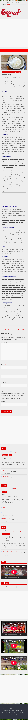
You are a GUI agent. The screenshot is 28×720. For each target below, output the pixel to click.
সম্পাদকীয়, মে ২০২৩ (14, 519)
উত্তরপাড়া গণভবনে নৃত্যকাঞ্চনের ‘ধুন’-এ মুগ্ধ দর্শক (13, 538)
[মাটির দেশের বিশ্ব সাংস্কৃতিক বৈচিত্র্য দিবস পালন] (10, 552)
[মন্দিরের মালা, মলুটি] (5, 476)
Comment (4, 342)
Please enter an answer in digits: (10, 399)
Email (3, 374)
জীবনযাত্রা (14, 72)
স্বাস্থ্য (19, 72)
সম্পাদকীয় (8, 4)
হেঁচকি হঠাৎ (5, 329)
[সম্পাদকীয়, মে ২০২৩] (5, 518)
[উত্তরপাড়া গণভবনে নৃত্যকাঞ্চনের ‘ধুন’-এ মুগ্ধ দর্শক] (14, 531)
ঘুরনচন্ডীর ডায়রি (5, 455)
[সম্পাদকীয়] (14, 488)
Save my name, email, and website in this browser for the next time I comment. (13, 394)
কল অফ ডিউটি (22, 329)
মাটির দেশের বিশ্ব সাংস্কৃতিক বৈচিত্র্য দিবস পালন (13, 553)
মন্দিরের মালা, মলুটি (13, 477)
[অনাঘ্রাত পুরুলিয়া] (14, 452)
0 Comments (21, 77)
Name (3, 365)
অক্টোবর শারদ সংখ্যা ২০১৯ (7, 72)
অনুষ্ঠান (4, 534)
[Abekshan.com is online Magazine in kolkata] (2, 50)
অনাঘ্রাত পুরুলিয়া (7, 458)
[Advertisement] (14, 33)
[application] (14, 572)
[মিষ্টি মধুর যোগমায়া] (5, 471)
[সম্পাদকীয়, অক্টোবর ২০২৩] (6, 513)
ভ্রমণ (10, 455)
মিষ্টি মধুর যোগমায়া (13, 471)
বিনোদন (8, 534)
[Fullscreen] (25, 577)
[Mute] (22, 577)
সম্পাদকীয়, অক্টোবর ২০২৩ (17, 514)
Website (3, 383)
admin (14, 77)
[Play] (3, 577)
